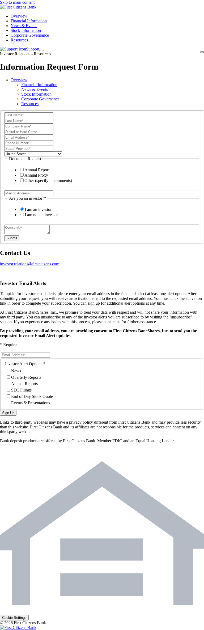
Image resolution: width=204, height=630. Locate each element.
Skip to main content (17, 2)
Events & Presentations (30, 403)
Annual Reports (24, 383)
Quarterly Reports (26, 377)
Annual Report (36, 170)
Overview (19, 80)
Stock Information (36, 94)
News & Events (34, 89)
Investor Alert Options (23, 363)
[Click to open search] (41, 50)
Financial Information (39, 84)
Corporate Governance (40, 99)
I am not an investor (41, 214)
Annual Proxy (36, 175)
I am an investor (38, 209)
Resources (30, 103)
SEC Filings (21, 390)
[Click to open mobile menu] (202, 52)
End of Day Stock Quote (32, 396)
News (16, 371)
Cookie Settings (14, 618)
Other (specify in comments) (48, 180)
